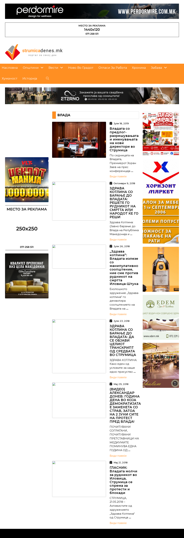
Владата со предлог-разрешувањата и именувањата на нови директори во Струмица (124, 139)
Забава (156, 67)
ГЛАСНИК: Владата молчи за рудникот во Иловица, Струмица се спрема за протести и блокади (123, 480)
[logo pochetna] (34, 52)
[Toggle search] (47, 78)
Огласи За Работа (112, 67)
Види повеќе (118, 176)
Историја (29, 78)
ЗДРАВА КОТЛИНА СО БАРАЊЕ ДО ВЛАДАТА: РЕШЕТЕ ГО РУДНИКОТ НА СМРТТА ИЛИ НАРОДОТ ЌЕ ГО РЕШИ (124, 203)
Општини (31, 67)
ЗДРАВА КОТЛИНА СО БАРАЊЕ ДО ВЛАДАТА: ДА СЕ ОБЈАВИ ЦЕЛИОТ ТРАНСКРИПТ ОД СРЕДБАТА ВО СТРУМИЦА (123, 340)
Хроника (139, 67)
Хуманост (9, 78)
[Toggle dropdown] (41, 67)
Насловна (10, 67)
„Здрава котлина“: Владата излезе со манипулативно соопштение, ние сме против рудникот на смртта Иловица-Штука (124, 268)
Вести (53, 67)
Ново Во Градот (80, 67)
